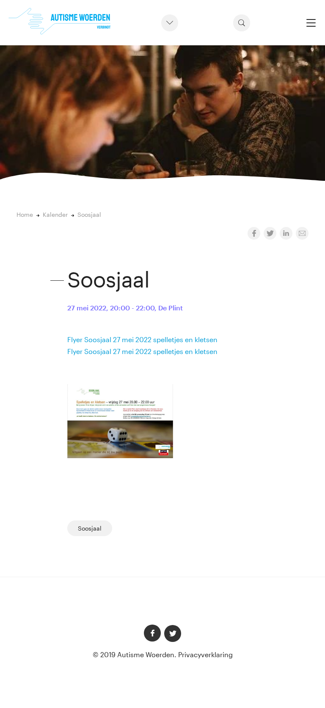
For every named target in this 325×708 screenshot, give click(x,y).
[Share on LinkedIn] (286, 233)
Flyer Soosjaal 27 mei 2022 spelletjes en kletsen (142, 339)
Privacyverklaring (205, 654)
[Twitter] (172, 633)
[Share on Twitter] (270, 233)
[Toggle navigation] (311, 23)
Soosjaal (90, 528)
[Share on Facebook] (254, 233)
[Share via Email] (302, 233)
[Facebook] (152, 633)
